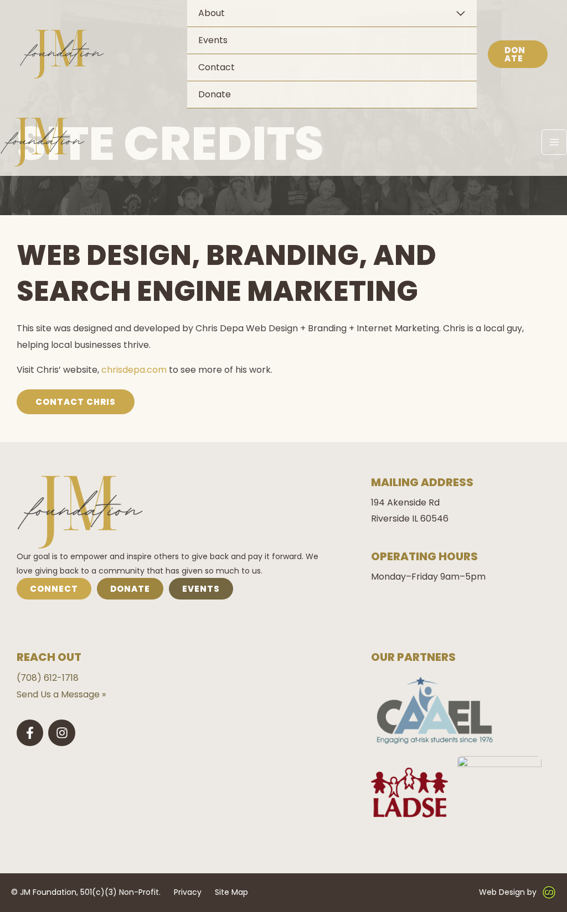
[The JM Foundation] (62, 54)
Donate (214, 94)
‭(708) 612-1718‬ (48, 677)
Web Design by (508, 892)
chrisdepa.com (134, 369)
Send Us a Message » (61, 694)
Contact (216, 67)
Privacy (188, 892)
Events (213, 40)
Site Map (231, 892)
